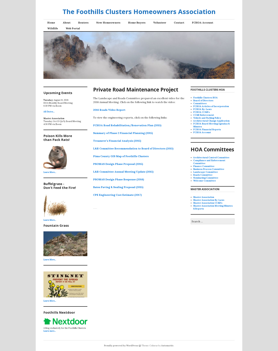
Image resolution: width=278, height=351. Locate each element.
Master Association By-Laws (208, 200)
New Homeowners (108, 22)
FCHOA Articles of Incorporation (211, 106)
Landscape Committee (205, 172)
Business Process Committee (208, 169)
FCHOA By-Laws (202, 109)
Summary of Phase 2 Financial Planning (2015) (123, 133)
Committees (200, 103)
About (66, 22)
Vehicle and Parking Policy (207, 118)
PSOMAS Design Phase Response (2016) (118, 179)
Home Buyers (136, 22)
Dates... (49, 111)
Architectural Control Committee (211, 157)
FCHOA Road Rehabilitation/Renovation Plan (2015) (127, 125)
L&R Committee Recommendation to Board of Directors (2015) (133, 148)
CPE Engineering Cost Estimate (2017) (117, 194)
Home (51, 22)
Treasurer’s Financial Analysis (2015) (117, 140)
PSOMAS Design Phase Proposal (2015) (118, 164)
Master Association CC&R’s (207, 203)
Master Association (203, 197)
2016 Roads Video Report (109, 109)
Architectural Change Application (211, 120)
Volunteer (159, 22)
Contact (179, 22)
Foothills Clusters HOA (205, 97)
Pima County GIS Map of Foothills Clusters (121, 156)
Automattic (167, 345)
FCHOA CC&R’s (201, 112)
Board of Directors (203, 100)
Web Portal (73, 28)
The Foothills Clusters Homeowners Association (139, 11)
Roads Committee (203, 175)
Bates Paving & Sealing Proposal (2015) (118, 187)
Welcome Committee (204, 180)
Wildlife (52, 28)
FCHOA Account (202, 22)
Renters (83, 22)
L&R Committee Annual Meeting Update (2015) (123, 171)
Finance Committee (203, 166)
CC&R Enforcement (203, 115)
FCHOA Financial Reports (207, 129)
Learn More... (49, 172)
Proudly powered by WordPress (121, 345)
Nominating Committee (205, 177)
